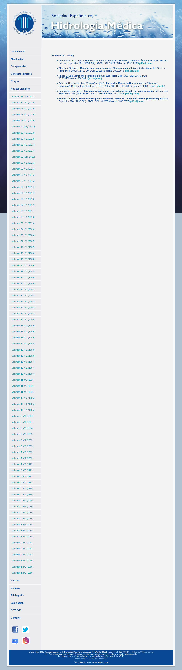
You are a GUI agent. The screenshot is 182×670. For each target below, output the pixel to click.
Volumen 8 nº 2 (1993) (22, 440)
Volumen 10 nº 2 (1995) (23, 404)
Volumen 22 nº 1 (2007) (23, 247)
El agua (15, 81)
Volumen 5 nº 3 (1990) (22, 488)
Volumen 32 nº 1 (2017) (23, 151)
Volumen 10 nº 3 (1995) (23, 398)
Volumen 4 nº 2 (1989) (22, 512)
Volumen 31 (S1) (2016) (23, 157)
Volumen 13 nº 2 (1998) (23, 350)
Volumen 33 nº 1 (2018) (23, 139)
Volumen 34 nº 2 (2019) (23, 114)
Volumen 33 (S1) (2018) (23, 127)
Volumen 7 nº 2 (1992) (22, 458)
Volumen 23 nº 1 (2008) (23, 235)
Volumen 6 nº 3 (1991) (22, 470)
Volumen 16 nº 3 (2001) (23, 301)
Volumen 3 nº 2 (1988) (22, 530)
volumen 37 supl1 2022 (23, 96)
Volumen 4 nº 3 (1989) (22, 506)
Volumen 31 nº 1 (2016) (23, 169)
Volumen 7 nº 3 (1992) (22, 452)
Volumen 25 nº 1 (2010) (23, 223)
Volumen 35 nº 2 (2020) (23, 102)
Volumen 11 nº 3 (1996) (23, 380)
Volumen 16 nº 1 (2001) (23, 313)
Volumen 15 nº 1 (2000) (23, 319)
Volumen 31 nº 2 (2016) (23, 163)
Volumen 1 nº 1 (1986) (22, 573)
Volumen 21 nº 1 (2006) (23, 253)
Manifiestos (17, 59)
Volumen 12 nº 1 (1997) (23, 374)
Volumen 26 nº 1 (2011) (23, 211)
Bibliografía (17, 595)
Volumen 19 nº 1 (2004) (23, 271)
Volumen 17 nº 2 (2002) (23, 289)
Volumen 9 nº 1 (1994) (22, 428)
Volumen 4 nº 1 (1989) (22, 518)
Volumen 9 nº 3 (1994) (22, 416)
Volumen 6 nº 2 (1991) (22, 476)
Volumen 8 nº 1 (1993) (22, 446)
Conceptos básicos (21, 74)
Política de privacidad (98, 658)
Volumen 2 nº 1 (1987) (22, 555)
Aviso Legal (80, 658)
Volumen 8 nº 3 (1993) (22, 434)
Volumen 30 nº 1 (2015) (23, 181)
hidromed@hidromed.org (142, 652)
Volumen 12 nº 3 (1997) (23, 362)
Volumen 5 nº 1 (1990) (22, 500)
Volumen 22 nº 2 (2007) (23, 241)
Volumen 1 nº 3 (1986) (22, 561)
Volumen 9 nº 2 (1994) (22, 422)
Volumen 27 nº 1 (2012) (23, 205)
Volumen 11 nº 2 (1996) (23, 386)
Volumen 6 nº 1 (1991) (22, 482)
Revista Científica (20, 88)
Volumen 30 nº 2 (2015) (23, 175)
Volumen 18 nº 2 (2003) (23, 277)
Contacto (16, 617)
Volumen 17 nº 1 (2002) (23, 295)
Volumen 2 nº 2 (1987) (22, 548)
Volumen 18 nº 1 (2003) (23, 283)
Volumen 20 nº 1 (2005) (23, 265)
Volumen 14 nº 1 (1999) (23, 338)
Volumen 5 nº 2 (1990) (22, 494)
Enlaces (15, 588)
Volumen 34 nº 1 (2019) (23, 120)
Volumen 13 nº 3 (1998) (23, 344)
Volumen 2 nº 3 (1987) (22, 542)
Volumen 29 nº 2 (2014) (23, 187)
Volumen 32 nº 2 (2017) (23, 145)
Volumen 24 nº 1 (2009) (23, 229)
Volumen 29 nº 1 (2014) (23, 193)
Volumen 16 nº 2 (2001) (23, 307)
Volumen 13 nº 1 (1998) (23, 356)
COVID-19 (16, 610)
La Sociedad (18, 51)
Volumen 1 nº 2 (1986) (22, 567)
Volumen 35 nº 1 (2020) (23, 108)
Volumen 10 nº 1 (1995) (23, 410)
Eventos (15, 580)
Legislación (17, 603)
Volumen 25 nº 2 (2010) (23, 217)
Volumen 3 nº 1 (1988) (22, 536)
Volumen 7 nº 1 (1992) (22, 464)
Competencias (18, 66)
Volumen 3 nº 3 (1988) (22, 524)
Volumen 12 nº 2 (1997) (23, 368)
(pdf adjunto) (145, 63)
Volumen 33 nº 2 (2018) (23, 133)
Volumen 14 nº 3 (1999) (23, 325)
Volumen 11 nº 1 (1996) (23, 392)
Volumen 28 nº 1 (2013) (23, 199)
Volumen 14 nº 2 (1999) (23, 331)
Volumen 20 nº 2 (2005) (23, 259)
